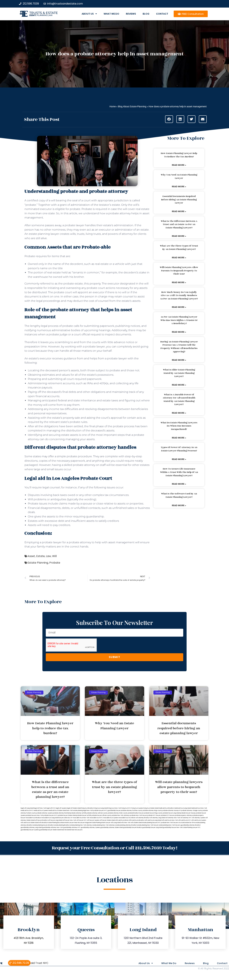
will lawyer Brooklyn (41, 820)
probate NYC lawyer (153, 815)
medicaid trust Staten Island (57, 810)
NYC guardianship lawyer (112, 810)
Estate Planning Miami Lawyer (101, 823)
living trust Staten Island (151, 808)
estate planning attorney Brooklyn (126, 825)
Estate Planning (38, 563)
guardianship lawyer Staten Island (50, 830)
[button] (169, 119)
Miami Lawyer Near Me (72, 823)
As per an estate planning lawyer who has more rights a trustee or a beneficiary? (179, 320)
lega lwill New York (40, 808)
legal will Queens (61, 808)
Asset (31, 556)
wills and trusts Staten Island (30, 823)
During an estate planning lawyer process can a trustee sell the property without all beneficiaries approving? (179, 346)
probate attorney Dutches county (131, 810)
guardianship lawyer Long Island (152, 827)
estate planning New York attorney (81, 825)
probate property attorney (183, 815)
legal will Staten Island (74, 808)
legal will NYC (50, 808)
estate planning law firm (41, 15)
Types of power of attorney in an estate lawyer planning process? (179, 449)
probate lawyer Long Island (171, 813)
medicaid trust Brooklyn (166, 808)
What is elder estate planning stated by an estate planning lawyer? (179, 373)
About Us (88, 13)
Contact (162, 13)
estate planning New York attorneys (103, 825)
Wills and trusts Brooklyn (136, 820)
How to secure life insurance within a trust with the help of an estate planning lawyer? (179, 472)
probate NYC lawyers (168, 815)
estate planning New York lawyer (147, 825)
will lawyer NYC (81, 820)
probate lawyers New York (34, 815)
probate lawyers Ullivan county (101, 815)
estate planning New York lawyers (169, 825)
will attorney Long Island (157, 818)
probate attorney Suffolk (78, 813)
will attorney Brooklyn (143, 818)
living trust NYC (126, 808)
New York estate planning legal (76, 810)
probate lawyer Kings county (153, 813)
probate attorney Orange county (191, 810)
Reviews (131, 13)
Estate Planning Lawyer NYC (192, 827)
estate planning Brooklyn (62, 825)
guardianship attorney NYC (71, 827)
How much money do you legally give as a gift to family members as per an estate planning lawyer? (179, 295)
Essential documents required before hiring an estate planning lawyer (179, 200)
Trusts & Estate (43, 13)
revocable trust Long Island (50, 818)
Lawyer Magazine (85, 823)
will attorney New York (172, 818)
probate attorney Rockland (61, 813)
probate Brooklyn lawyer (136, 813)
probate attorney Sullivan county (97, 813)
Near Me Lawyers (76, 830)
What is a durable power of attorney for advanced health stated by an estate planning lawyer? (179, 399)
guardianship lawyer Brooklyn (132, 827)
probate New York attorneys (121, 815)
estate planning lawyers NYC (151, 823)
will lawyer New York (69, 820)
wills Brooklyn (43, 823)
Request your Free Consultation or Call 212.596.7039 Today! (114, 848)
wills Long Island (116, 823)
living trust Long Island (101, 808)
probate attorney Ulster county (118, 813)
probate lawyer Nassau (188, 813)
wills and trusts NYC (184, 820)
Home (112, 106)
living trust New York (114, 808)
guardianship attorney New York (52, 827)
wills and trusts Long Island (153, 820)
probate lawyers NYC (50, 815)
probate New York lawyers (169, 823)
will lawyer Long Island (55, 820)
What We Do (111, 13)
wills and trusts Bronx (122, 820)
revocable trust (123, 818)
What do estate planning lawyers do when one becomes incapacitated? (179, 426)
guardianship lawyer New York (173, 827)
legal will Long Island (27, 808)
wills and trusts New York (170, 820)
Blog (146, 13)
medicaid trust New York (199, 808)
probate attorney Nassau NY (171, 810)
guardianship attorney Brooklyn (191, 825)
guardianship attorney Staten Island (111, 827)
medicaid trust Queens (41, 810)
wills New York (125, 823)
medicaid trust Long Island (182, 808)
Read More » (179, 165)
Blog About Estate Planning (132, 106)
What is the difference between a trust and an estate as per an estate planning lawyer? (179, 224)
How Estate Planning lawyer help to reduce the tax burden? (179, 155)
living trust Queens (137, 808)
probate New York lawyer (138, 815)
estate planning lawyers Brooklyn (43, 825)
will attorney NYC (186, 818)
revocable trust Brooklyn (33, 818)
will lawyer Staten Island (107, 820)
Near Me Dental (66, 830)
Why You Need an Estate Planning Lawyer (179, 176)
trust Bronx (132, 818)
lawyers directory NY (66, 818)
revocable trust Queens (110, 818)
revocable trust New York (81, 818)
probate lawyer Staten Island (67, 815)
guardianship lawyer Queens (30, 830)
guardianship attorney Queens (90, 827)
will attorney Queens (198, 818)
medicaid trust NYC (27, 810)
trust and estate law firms (187, 823)
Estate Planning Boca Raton (56, 823)
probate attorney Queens (44, 813)
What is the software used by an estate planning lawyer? (179, 495)
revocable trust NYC (96, 818)
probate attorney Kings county (152, 810)
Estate (40, 556)
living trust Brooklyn (87, 808)
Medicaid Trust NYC (35, 963)
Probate (54, 563)
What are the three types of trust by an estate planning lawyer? (179, 247)
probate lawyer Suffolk (83, 815)
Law (48, 556)
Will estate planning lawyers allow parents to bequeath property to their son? (179, 271)
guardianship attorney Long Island (31, 827)
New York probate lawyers (95, 810)
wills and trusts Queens (198, 820)
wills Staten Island (136, 823)
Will (54, 556)
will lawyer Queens (93, 820)
